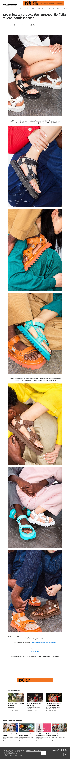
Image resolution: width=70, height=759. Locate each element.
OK (43, 753)
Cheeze (56, 747)
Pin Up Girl (40, 8)
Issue (33, 8)
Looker (61, 747)
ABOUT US (54, 750)
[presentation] (5, 699)
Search (64, 8)
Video (58, 8)
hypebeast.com (35, 652)
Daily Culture (50, 8)
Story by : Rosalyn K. (8, 25)
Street (27, 8)
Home (21, 8)
